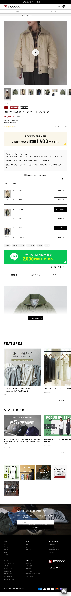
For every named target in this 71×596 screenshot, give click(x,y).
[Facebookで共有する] (58, 267)
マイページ (51, 547)
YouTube (6, 552)
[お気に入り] (55, 7)
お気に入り (51, 552)
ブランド (6, 547)
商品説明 (14, 275)
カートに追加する (61, 209)
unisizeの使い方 (8, 576)
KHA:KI (10, 15)
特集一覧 (6, 549)
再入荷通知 (61, 190)
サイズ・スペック (34, 275)
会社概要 (28, 563)
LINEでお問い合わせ (9, 579)
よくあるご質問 (8, 568)
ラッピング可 (24, 107)
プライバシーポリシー (32, 571)
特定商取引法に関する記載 (33, 574)
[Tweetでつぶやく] (63, 267)
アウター (17, 15)
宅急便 (47, 245)
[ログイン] (59, 7)
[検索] (51, 7)
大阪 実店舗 (29, 566)
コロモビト (7, 555)
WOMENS (53, 11)
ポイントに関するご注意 (10, 122)
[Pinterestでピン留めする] (60, 267)
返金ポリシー (29, 576)
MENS (18, 11)
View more (35, 318)
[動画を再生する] (35, 52)
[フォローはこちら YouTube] (56, 567)
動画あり (39, 245)
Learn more (45, 2)
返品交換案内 (7, 571)
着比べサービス (8, 574)
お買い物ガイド (8, 566)
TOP (5, 15)
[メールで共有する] (66, 267)
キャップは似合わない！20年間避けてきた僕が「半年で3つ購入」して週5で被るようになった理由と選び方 (22, 441)
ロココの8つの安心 (9, 563)
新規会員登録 (52, 544)
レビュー (56, 275)
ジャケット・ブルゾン (18, 245)
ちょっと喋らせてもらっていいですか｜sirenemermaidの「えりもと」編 (17, 390)
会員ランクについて (54, 549)
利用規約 (28, 568)
